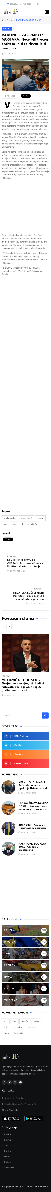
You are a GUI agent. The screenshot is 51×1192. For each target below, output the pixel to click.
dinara (6, 1033)
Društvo (7, 1140)
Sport (6, 1146)
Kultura (7, 1162)
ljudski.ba (24, 1186)
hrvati (14, 524)
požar (6, 1027)
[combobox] (16, 715)
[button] (4, 626)
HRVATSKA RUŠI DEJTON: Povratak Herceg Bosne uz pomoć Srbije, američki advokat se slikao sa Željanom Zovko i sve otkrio (26, 599)
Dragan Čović (26, 518)
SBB (5, 524)
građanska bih (10, 518)
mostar (40, 518)
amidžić (25, 1021)
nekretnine (31, 1027)
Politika (7, 29)
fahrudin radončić (29, 524)
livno (14, 1021)
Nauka (7, 1157)
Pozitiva (7, 1151)
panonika (18, 1027)
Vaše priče (9, 1168)
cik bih (36, 1021)
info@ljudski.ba (11, 1110)
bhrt (5, 1021)
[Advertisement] (25, 206)
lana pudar (19, 1033)
